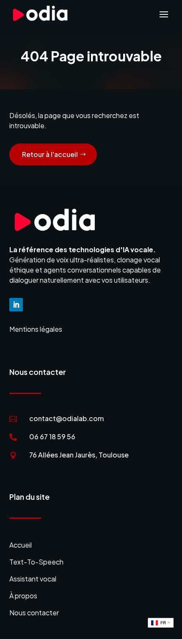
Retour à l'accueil (50, 154)
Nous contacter (34, 612)
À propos (23, 595)
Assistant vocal (32, 578)
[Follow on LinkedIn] (16, 304)
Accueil (20, 544)
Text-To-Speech (36, 561)
